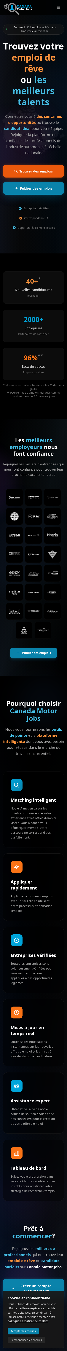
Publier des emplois (36, 653)
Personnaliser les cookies (26, 1340)
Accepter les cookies (23, 1331)
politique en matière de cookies (28, 1321)
